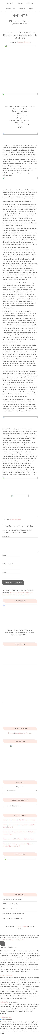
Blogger (11, 733)
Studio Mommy (22, 926)
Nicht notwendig (7, 1019)
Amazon (29, 733)
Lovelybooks (20, 733)
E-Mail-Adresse (7, 564)
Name (4, 555)
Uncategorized (15, 519)
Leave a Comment (24, 42)
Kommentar (6, 536)
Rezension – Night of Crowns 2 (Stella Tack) (18, 839)
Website (4, 572)
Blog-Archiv (20, 787)
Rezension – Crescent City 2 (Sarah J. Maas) (19, 820)
